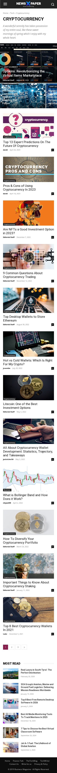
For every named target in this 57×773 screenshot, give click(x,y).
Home (5, 13)
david (5, 150)
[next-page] (24, 647)
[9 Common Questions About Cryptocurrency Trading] (28, 256)
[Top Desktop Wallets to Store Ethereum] (28, 300)
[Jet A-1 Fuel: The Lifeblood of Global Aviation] (10, 747)
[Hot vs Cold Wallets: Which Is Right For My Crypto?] (28, 344)
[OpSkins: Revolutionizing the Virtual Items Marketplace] (28, 63)
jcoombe (6, 368)
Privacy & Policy (41, 764)
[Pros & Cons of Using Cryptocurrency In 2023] (28, 169)
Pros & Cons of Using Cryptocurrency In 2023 (19, 187)
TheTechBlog (31, 761)
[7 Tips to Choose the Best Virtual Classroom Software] (10, 732)
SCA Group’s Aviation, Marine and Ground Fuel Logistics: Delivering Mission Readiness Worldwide (37, 687)
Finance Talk (18, 761)
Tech (12, 13)
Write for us (26, 764)
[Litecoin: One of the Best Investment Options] (28, 387)
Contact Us (14, 764)
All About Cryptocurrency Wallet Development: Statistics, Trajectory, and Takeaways (28, 451)
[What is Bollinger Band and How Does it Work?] (28, 478)
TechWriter (45, 761)
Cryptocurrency (11, 67)
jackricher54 (8, 459)
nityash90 (7, 503)
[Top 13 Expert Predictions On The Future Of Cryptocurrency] (28, 125)
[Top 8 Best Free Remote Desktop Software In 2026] (10, 703)
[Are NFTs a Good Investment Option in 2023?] (28, 213)
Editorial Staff (9, 237)
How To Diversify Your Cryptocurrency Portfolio (20, 540)
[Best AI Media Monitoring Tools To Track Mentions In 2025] (10, 718)
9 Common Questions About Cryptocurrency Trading (23, 275)
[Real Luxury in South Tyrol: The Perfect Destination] (10, 673)
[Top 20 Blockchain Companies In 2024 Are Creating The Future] (23, 95)
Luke (5, 634)
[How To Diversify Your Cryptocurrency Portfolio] (28, 522)
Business (7, 490)
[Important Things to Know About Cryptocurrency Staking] (28, 566)
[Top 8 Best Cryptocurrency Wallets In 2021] (28, 609)
